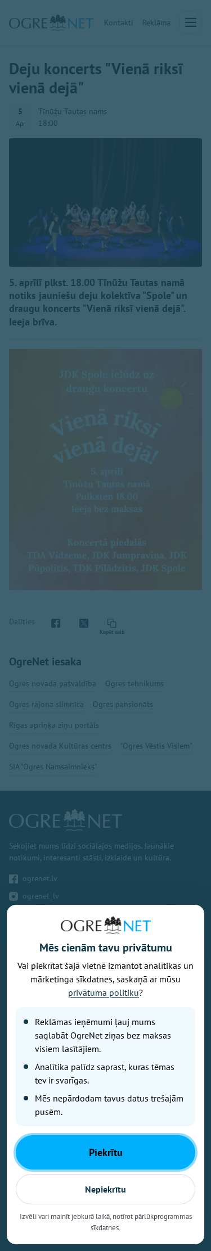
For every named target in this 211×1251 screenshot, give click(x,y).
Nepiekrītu (105, 1189)
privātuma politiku (103, 992)
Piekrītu (106, 1152)
